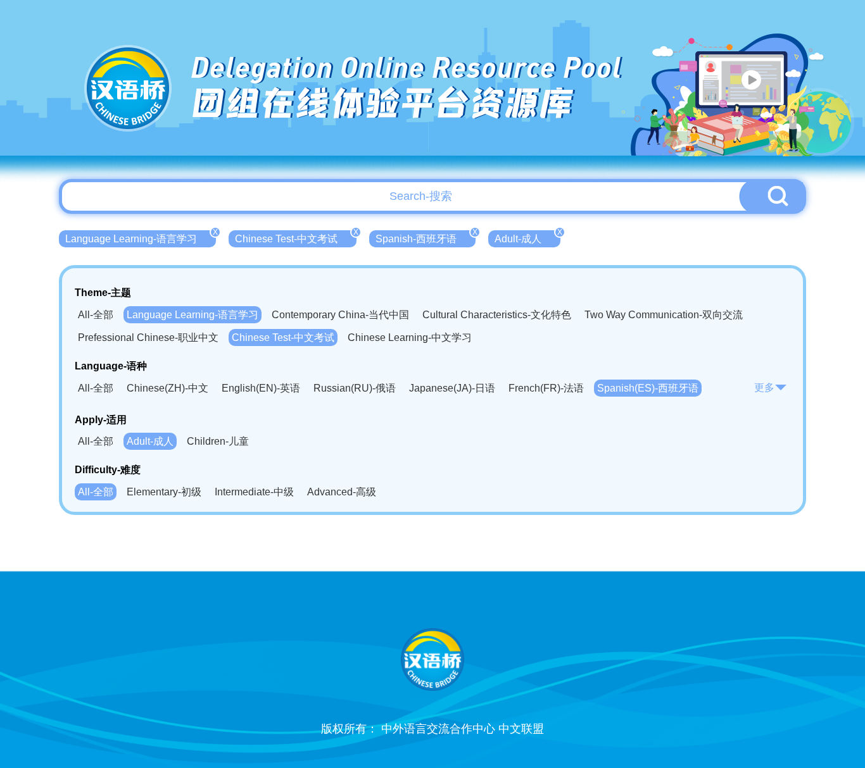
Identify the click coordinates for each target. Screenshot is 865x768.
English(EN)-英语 (261, 388)
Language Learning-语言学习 (140, 237)
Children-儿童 (218, 441)
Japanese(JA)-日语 (452, 388)
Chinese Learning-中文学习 (410, 337)
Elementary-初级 (164, 491)
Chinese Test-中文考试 (296, 237)
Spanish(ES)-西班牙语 (647, 388)
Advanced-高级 (341, 491)
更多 (764, 387)
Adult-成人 (527, 237)
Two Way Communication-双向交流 (663, 314)
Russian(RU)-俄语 (354, 388)
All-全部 (95, 314)
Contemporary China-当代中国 (340, 314)
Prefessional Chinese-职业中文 (148, 337)
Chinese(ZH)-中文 (167, 388)
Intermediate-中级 (254, 491)
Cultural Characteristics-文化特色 (496, 314)
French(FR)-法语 (546, 388)
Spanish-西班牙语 (426, 237)
